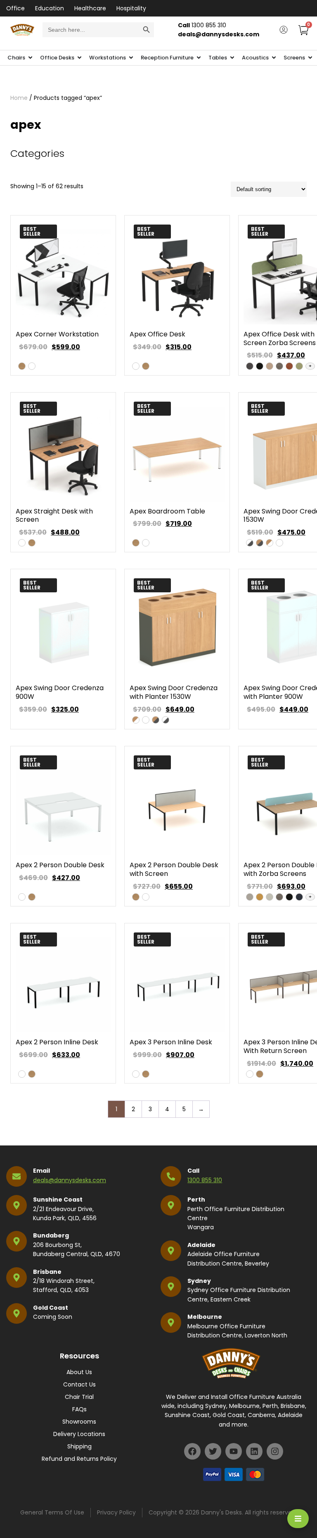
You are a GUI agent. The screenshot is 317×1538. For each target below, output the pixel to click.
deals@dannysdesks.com (69, 1180)
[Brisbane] (16, 1277)
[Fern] (299, 366)
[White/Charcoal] (249, 543)
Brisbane (47, 1272)
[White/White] (279, 543)
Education (49, 8)
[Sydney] (171, 1286)
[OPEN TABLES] (232, 58)
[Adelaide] (171, 1250)
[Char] (249, 366)
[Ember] (289, 366)
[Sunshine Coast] (16, 1205)
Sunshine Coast (58, 1199)
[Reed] (259, 897)
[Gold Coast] (16, 1313)
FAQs (79, 1409)
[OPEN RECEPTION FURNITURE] (199, 58)
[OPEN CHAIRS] (30, 58)
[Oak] (22, 366)
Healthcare (90, 8)
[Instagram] (275, 1451)
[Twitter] (213, 1451)
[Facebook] (192, 1451)
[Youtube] (233, 1451)
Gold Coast (50, 1308)
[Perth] (171, 1205)
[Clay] (269, 366)
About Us (79, 1372)
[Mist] (249, 897)
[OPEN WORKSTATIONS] (131, 58)
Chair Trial (79, 1397)
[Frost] (269, 897)
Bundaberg (51, 1235)
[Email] (16, 1176)
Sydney (199, 1281)
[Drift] (279, 366)
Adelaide (201, 1245)
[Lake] (299, 897)
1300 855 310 (204, 1180)
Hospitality (131, 8)
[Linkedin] (254, 1451)
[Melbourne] (171, 1322)
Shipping (79, 1446)
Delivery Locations (79, 1434)
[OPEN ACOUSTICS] (274, 58)
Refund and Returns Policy (79, 1459)
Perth (196, 1199)
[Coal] (259, 366)
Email (41, 1171)
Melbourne (204, 1317)
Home (19, 98)
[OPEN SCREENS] (310, 58)
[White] (31, 366)
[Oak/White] (269, 543)
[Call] (171, 1176)
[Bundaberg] (16, 1241)
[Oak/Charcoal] (259, 543)
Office (15, 8)
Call (193, 1171)
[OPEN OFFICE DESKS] (79, 58)
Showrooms (79, 1421)
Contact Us (79, 1384)
